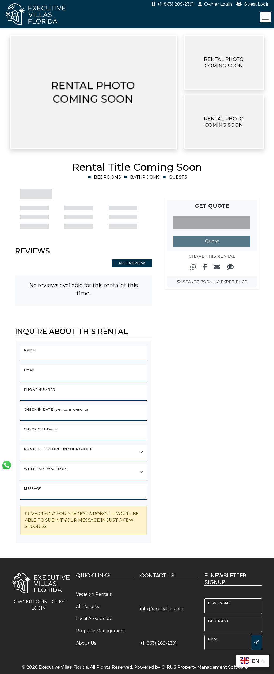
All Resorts (87, 606)
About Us (86, 643)
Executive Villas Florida (63, 667)
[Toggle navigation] (265, 17)
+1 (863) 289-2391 (175, 4)
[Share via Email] (217, 267)
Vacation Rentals (94, 594)
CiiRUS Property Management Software (204, 667)
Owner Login (218, 4)
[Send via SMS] (230, 267)
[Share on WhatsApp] (193, 267)
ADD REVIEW (132, 263)
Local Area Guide (94, 618)
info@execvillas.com (161, 608)
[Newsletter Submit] (256, 642)
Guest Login (257, 4)
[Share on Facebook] (204, 267)
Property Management (100, 630)
